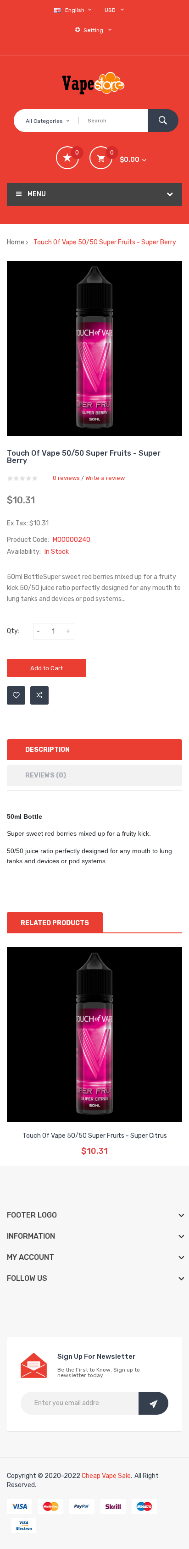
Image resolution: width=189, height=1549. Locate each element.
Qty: (13, 631)
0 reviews (66, 477)
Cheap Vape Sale (106, 1476)
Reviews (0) (45, 775)
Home (15, 242)
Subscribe (153, 1403)
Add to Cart (46, 668)
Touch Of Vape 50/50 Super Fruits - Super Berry (104, 242)
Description (47, 750)
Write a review (105, 477)
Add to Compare (39, 695)
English (75, 10)
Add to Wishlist (16, 695)
